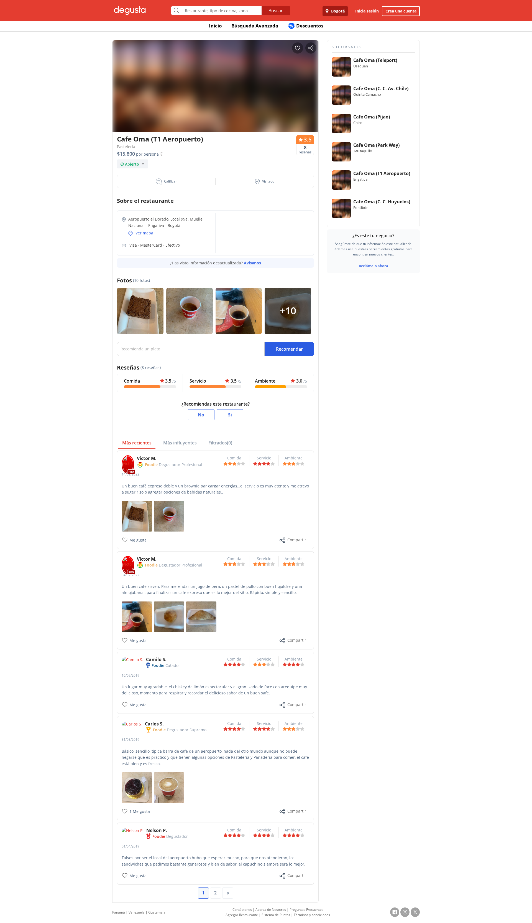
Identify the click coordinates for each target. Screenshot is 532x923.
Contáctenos (242, 909)
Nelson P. (156, 830)
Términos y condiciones (312, 914)
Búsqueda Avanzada (254, 25)
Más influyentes (180, 443)
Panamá (118, 912)
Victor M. (147, 458)
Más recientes (137, 443)
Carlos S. (154, 724)
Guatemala (156, 912)
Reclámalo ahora (373, 265)
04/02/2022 (130, 575)
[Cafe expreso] (137, 616)
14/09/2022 (130, 474)
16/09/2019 (130, 675)
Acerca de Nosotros (270, 909)
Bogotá (337, 11)
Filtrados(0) (220, 443)
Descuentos (306, 25)
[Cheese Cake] (137, 787)
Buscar (275, 10)
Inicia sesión (367, 11)
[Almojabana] (169, 616)
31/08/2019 (130, 739)
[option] (215, 97)
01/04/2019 (130, 846)
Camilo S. (156, 659)
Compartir (296, 539)
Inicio (215, 25)
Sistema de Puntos (276, 914)
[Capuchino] (169, 787)
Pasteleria (126, 146)
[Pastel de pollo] (201, 616)
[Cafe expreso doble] (169, 515)
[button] (166, 181)
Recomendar (289, 349)
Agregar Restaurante (242, 914)
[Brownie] (137, 515)
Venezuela (137, 912)
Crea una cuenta (400, 11)
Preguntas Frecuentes (306, 909)
